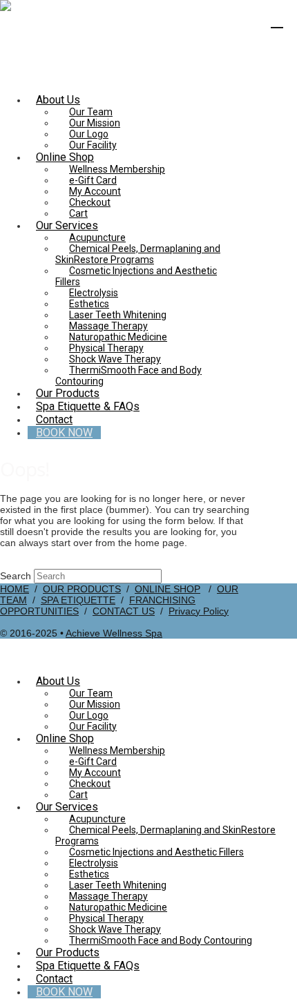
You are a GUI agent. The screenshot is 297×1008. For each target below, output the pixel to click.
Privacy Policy (199, 611)
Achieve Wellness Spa (114, 633)
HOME (14, 588)
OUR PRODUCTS (82, 588)
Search (15, 575)
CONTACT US (124, 611)
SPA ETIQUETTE (78, 599)
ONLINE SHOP (167, 588)
